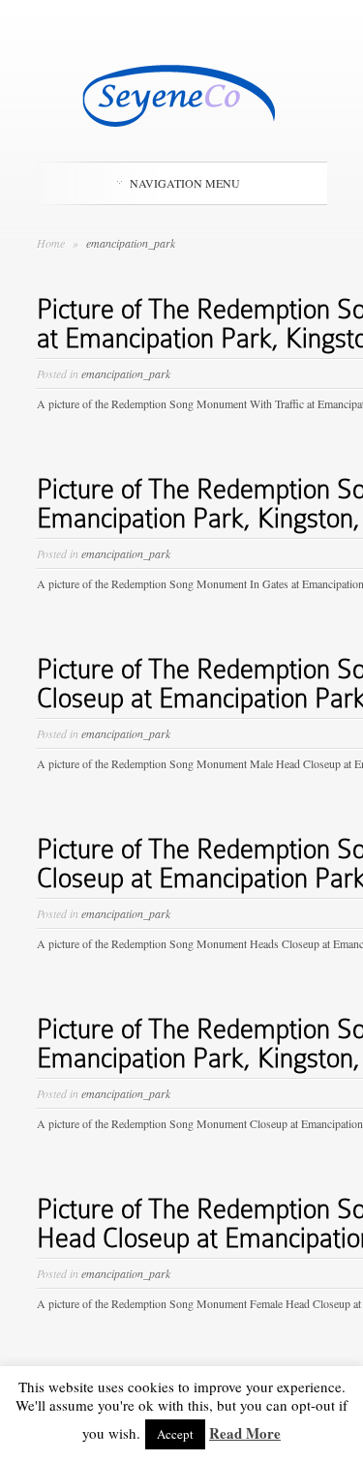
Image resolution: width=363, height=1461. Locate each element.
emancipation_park (125, 373)
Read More (245, 1433)
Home (51, 243)
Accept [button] (175, 1434)
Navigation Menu (185, 183)
